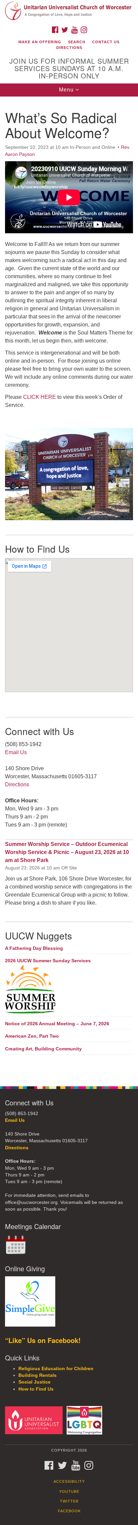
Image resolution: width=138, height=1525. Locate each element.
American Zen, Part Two (32, 1036)
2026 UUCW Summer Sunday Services (48, 960)
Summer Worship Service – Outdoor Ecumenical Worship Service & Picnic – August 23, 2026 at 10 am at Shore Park (67, 852)
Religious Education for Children (55, 1368)
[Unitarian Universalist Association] (35, 1419)
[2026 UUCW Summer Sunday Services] (69, 990)
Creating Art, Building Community (43, 1048)
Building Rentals (37, 1375)
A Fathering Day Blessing (34, 948)
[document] (69, 588)
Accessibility (69, 1481)
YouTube (69, 1491)
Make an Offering (39, 42)
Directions (69, 48)
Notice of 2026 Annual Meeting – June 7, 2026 (57, 1023)
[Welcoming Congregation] (86, 1419)
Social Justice (34, 1382)
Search (76, 42)
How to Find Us (36, 1389)
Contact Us (106, 42)
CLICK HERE (39, 397)
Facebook (69, 1511)
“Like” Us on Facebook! (43, 1340)
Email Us (16, 752)
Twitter (69, 1501)
